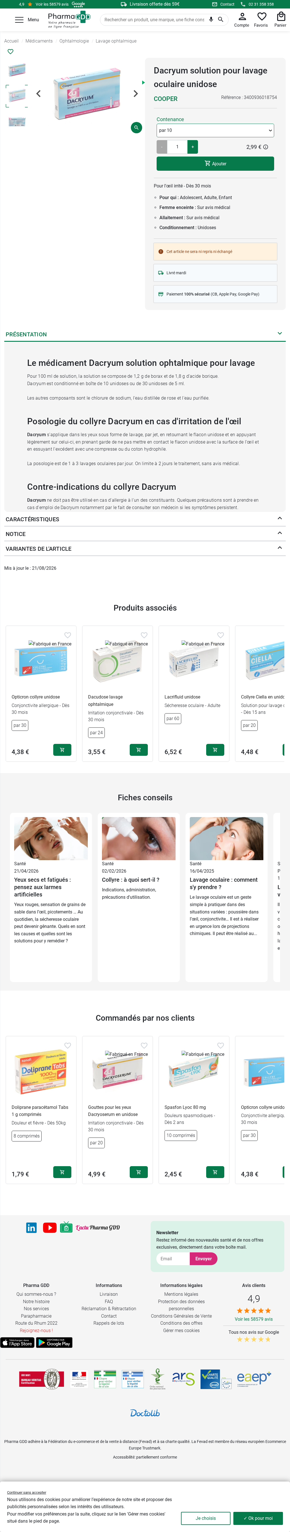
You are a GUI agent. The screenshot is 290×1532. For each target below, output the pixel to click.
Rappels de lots (108, 1323)
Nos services (36, 1308)
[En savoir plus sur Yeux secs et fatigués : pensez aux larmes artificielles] (51, 838)
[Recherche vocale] (211, 20)
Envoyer (203, 1258)
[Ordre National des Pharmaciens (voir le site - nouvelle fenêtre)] (158, 1379)
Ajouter (218, 163)
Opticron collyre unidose (36, 697)
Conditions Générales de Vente (181, 1316)
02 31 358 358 (261, 4)
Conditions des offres (181, 1323)
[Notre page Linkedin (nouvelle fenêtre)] (31, 1228)
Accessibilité (124, 1457)
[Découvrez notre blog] (98, 1227)
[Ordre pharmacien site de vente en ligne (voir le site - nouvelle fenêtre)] (105, 1379)
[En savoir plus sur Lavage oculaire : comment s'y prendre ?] (226, 838)
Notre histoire (36, 1301)
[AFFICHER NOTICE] (280, 534)
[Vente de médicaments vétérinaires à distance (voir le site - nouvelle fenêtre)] (133, 1379)
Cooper (166, 98)
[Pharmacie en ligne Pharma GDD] (67, 20)
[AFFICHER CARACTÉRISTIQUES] (280, 519)
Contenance (170, 119)
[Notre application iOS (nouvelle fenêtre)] (17, 1342)
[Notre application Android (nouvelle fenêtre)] (54, 1342)
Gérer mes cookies (181, 1330)
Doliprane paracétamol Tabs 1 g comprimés (40, 1111)
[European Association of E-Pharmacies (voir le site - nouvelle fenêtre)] (254, 1379)
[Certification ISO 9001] (41, 1379)
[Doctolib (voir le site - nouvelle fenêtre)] (145, 1413)
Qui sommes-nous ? (36, 1294)
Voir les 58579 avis (52, 4)
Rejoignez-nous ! (36, 1330)
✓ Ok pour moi (258, 1518)
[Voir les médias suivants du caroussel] (135, 93)
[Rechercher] (220, 20)
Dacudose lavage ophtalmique (105, 700)
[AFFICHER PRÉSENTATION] (280, 334)
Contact (227, 4)
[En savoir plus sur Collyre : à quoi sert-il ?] (139, 838)
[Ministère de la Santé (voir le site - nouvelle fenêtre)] (79, 1379)
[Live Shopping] (66, 1228)
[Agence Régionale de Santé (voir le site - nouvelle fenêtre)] (183, 1379)
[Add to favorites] (68, 635)
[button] (19, 20)
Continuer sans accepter (26, 1492)
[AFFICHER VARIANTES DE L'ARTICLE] (280, 548)
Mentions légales (181, 1294)
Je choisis (206, 1518)
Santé (20, 863)
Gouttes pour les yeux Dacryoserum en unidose (113, 1111)
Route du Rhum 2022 (36, 1323)
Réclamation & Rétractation (109, 1308)
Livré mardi (176, 273)
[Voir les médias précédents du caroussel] (38, 93)
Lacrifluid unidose (182, 697)
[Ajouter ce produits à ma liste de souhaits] (10, 51)
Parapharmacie (36, 1316)
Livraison (109, 1294)
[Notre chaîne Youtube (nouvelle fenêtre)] (50, 1228)
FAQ (109, 1301)
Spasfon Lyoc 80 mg (185, 1107)
